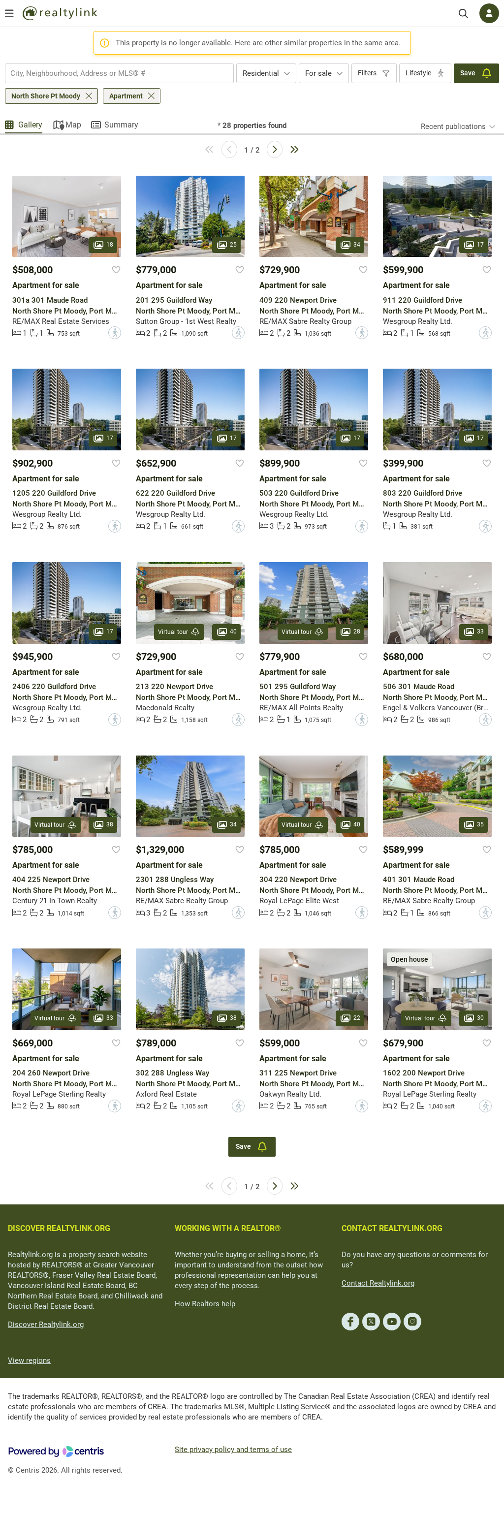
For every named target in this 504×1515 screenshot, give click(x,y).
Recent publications (453, 126)
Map (73, 124)
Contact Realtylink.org (378, 1283)
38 (109, 824)
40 (233, 631)
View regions (29, 1360)
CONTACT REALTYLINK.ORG (392, 1228)
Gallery (30, 124)
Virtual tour (173, 632)
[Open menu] (9, 13)
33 (480, 631)
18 (109, 245)
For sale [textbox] (318, 73)
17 (480, 245)
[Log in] (489, 13)
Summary (121, 124)
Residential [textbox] (261, 73)
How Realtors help (205, 1303)
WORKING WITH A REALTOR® (228, 1228)
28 (356, 631)
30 (480, 1017)
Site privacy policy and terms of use (233, 1449)
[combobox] (119, 73)
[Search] (463, 13)
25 (233, 245)
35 (480, 824)
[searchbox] (113, 73)
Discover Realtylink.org (46, 1324)
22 (356, 1017)
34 (356, 245)
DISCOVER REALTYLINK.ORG (59, 1228)
